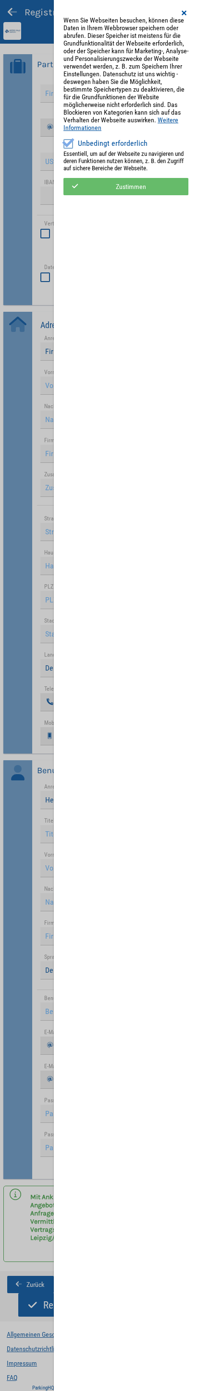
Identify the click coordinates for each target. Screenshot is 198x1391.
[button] (184, 13)
